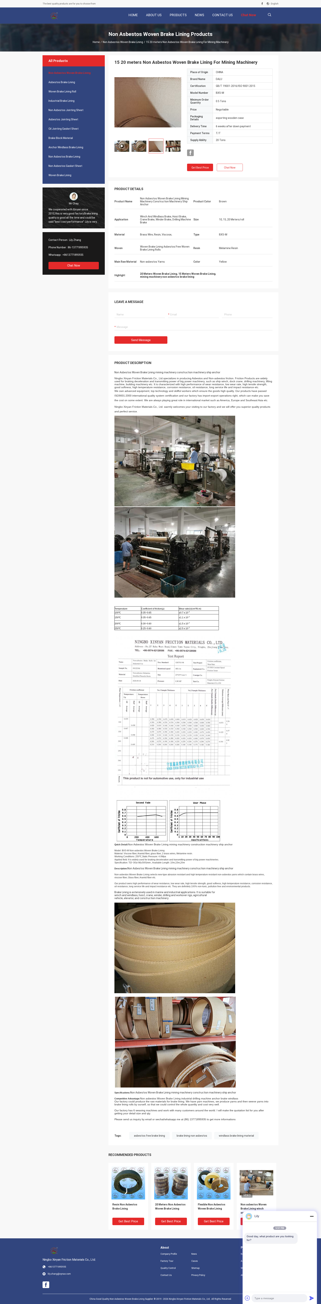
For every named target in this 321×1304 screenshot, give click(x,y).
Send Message (141, 340)
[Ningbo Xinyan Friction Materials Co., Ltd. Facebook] (262, 3)
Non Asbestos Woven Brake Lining (123, 42)
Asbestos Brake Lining (61, 82)
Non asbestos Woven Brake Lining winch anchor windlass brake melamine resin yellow (254, 1209)
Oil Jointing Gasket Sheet (63, 128)
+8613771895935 (72, 254)
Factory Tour (166, 1261)
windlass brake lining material (236, 1135)
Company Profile (168, 1254)
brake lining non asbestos (192, 1135)
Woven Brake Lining (59, 175)
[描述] (269, 15)
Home (96, 42)
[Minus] (311, 1216)
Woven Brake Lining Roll (62, 91)
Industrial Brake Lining (61, 100)
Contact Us (166, 1275)
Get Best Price (200, 167)
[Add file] (247, 1298)
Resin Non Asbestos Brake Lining (124, 1206)
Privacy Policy (198, 1275)
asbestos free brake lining (149, 1135)
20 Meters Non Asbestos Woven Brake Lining (170, 1206)
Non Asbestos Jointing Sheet (65, 110)
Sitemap (195, 1268)
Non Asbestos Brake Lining (64, 156)
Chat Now (73, 265)
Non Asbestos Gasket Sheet (65, 165)
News (194, 1254)
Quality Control (168, 1268)
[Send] (312, 1298)
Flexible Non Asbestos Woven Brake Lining (211, 1206)
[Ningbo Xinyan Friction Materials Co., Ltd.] (55, 15)
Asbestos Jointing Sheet (63, 119)
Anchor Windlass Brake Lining (65, 147)
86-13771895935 (78, 247)
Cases (194, 1261)
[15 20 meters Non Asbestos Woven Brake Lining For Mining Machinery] (147, 102)
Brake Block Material (60, 138)
